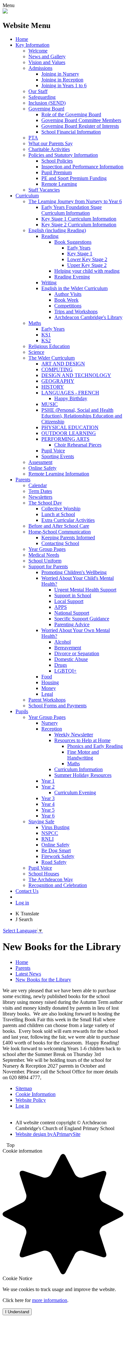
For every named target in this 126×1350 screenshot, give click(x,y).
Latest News (28, 974)
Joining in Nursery (60, 74)
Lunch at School (58, 514)
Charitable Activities (49, 149)
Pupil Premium (56, 172)
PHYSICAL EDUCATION (70, 427)
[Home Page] (5, 11)
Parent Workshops (47, 700)
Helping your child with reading (87, 271)
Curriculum (27, 195)
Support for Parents (48, 566)
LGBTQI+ (65, 671)
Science (36, 352)
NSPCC (49, 833)
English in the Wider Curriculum (74, 288)
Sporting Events (57, 456)
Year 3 (48, 798)
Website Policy (31, 1100)
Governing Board (46, 108)
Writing (49, 282)
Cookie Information (36, 1094)
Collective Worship (60, 508)
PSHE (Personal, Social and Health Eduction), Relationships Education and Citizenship (81, 415)
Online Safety (42, 468)
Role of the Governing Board (71, 114)
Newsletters (40, 497)
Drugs (60, 665)
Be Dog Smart (56, 850)
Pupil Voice (53, 450)
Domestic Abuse (71, 659)
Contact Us (27, 891)
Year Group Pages (47, 549)
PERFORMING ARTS (65, 439)
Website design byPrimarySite (48, 1134)
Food (46, 676)
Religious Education (49, 346)
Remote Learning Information (58, 474)
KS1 (46, 334)
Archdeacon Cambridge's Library (88, 317)
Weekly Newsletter (73, 734)
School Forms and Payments (57, 705)
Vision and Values (46, 62)
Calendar (37, 485)
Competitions (67, 305)
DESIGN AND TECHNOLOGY (76, 375)
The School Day (45, 502)
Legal (47, 694)
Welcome (37, 50)
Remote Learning (59, 184)
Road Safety (54, 862)
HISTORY (52, 387)
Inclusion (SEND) (47, 103)
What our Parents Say (50, 143)
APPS (60, 607)
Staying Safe (41, 821)
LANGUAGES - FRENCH (70, 392)
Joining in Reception (62, 79)
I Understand (17, 1311)
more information (49, 1300)
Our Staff (37, 91)
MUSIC (49, 404)
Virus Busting (55, 827)
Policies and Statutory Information (63, 155)
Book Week (66, 300)
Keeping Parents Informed (68, 537)
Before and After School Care (58, 526)
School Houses (43, 873)
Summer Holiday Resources (82, 775)
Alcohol (62, 642)
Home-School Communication (59, 531)
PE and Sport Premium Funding (74, 178)
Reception (51, 729)
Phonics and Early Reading (95, 746)
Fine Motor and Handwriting (83, 754)
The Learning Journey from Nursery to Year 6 (75, 201)
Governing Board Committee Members (81, 120)
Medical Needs (43, 555)
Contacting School (60, 543)
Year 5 (48, 810)
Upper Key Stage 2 (87, 265)
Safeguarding (42, 97)
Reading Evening (72, 276)
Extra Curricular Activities (68, 520)
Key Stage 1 (79, 253)
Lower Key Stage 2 (87, 259)
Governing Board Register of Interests (80, 126)
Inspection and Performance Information (82, 166)
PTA (33, 137)
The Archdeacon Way (50, 879)
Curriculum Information (78, 769)
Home (22, 39)
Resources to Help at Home (82, 740)
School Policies (57, 161)
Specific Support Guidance (81, 618)
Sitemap (24, 1088)
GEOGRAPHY (57, 381)
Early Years (78, 247)
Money (48, 688)
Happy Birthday (70, 398)
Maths (34, 323)
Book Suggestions (72, 242)
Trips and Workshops (76, 311)
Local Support (68, 601)
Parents (23, 479)
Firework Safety (57, 856)
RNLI (47, 839)
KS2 (46, 340)
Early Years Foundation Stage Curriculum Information (71, 210)
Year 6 (48, 815)
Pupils (22, 711)
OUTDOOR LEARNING (68, 433)
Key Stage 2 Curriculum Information (78, 224)
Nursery (49, 723)
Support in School (72, 595)
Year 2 (48, 786)
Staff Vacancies (44, 190)
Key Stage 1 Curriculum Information (78, 219)
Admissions (40, 68)
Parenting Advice (71, 624)
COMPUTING (57, 369)
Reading (49, 236)
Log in (22, 902)
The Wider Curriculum (51, 358)
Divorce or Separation (76, 653)
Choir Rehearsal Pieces (77, 445)
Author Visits (67, 294)
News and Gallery (47, 56)
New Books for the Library (43, 979)
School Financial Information (71, 132)
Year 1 (48, 781)
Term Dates (40, 491)
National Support (71, 613)
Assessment (40, 462)
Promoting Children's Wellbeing (74, 572)
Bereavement (67, 647)
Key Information (32, 45)
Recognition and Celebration (57, 885)
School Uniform (44, 560)
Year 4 (48, 804)
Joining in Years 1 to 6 (64, 85)
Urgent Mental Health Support (85, 589)
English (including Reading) (57, 230)
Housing (50, 682)
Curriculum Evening (75, 792)
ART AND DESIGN (63, 363)
